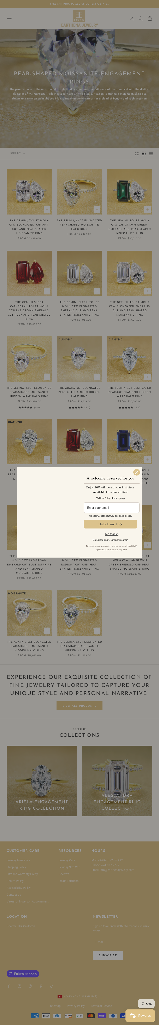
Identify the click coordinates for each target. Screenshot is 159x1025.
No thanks (111, 534)
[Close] (137, 462)
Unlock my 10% (110, 523)
